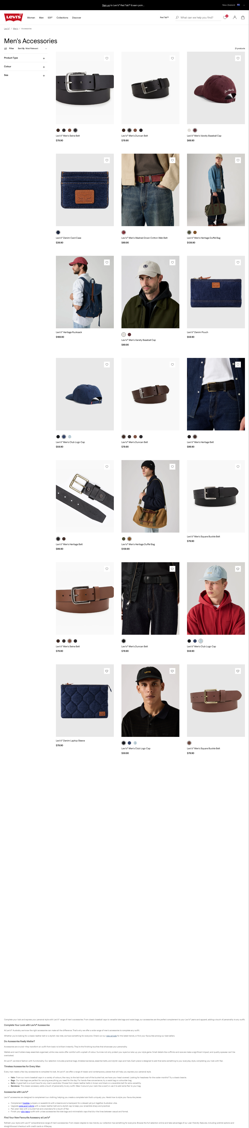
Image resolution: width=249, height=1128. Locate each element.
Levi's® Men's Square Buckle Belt (203, 536)
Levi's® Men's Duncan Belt (134, 135)
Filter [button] (11, 48)
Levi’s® (7, 28)
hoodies (26, 1103)
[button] (243, 17)
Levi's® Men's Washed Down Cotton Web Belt (144, 237)
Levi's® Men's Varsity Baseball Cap (204, 135)
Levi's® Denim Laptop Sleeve (70, 740)
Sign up (123, 5)
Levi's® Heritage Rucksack (69, 332)
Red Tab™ (164, 17)
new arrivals (111, 1036)
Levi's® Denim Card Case (68, 237)
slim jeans (25, 1111)
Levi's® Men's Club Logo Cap (70, 442)
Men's (15, 28)
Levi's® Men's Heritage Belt (200, 442)
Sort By (21, 48)
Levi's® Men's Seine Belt (68, 135)
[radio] (58, 130)
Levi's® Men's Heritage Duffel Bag (203, 237)
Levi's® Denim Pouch (197, 332)
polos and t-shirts (26, 1106)
